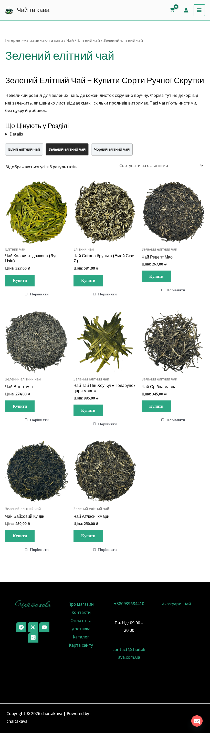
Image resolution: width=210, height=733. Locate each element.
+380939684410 (129, 603)
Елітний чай (88, 40)
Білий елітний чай (24, 149)
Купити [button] (20, 280)
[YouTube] (44, 627)
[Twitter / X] (33, 627)
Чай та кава (33, 10)
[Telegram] (21, 627)
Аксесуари (171, 603)
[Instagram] (33, 637)
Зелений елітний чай (67, 149)
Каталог (81, 637)
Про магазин (81, 604)
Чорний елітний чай (112, 149)
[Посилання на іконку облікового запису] (186, 10)
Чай (70, 40)
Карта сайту (81, 645)
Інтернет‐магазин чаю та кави (34, 40)
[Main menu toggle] (199, 10)
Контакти (81, 612)
